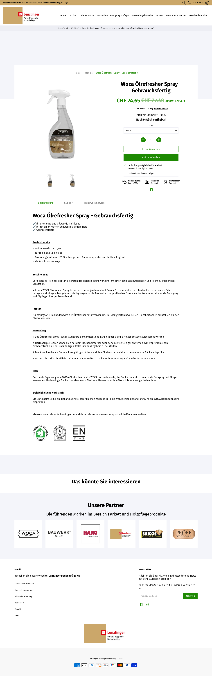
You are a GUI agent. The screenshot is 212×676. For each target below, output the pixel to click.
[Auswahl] (158, 139)
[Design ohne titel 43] (184, 534)
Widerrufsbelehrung (23, 596)
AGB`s (16, 615)
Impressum (19, 603)
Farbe (151, 126)
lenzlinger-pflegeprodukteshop (103, 659)
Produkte (88, 73)
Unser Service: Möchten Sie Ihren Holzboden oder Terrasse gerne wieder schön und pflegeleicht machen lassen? (106, 28)
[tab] (46, 203)
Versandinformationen (24, 584)
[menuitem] (184, 2)
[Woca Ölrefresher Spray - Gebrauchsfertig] (49, 180)
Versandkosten (161, 109)
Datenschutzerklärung (23, 590)
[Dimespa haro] (90, 534)
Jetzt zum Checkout (151, 157)
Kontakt (17, 609)
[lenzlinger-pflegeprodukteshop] (22, 15)
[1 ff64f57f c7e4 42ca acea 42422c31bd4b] (59, 534)
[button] (195, 2)
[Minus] (143, 139)
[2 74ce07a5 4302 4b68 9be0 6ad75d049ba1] (28, 534)
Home (78, 73)
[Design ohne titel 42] (153, 534)
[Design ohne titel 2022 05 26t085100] (121, 534)
